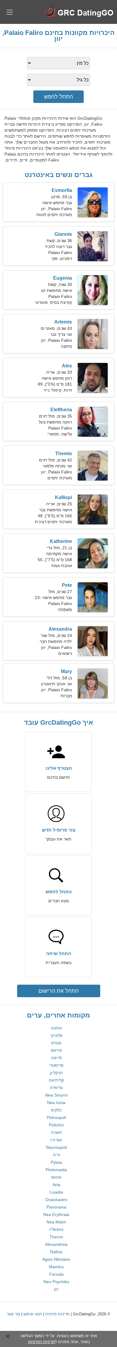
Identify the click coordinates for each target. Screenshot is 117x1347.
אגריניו (56, 1139)
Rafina (56, 1251)
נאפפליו (56, 1229)
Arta (56, 1184)
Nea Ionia (56, 1102)
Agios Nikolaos (56, 1259)
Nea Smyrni (56, 1095)
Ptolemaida (56, 1169)
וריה (56, 1154)
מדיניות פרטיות (57, 1314)
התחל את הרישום (58, 991)
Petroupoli (56, 1117)
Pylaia (56, 1162)
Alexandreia (56, 1244)
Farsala (56, 1274)
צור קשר (13, 1314)
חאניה (56, 1132)
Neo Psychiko (56, 1281)
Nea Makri (56, 1222)
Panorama (56, 1207)
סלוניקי (56, 1035)
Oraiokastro (56, 1199)
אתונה (56, 1028)
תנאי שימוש (32, 1314)
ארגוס (56, 1177)
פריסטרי (56, 1065)
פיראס (56, 1050)
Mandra (56, 1266)
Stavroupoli (56, 1147)
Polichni (56, 1125)
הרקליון (56, 1072)
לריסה (56, 1057)
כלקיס (56, 1110)
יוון (56, 1289)
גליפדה (56, 1087)
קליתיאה (56, 1080)
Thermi (56, 1236)
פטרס (56, 1042)
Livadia (56, 1192)
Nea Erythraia (56, 1214)
